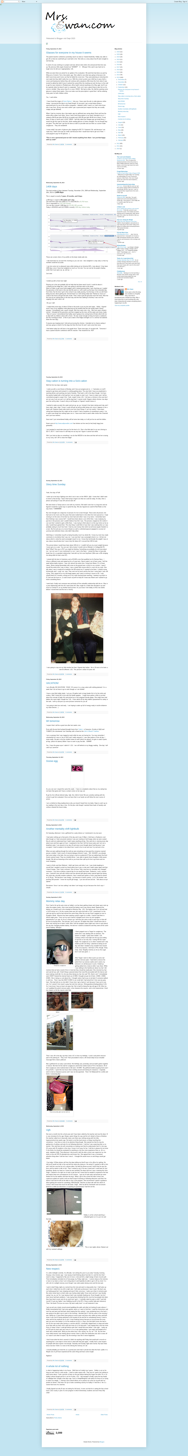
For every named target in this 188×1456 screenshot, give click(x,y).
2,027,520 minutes (65, 203)
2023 (118, 59)
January (120, 140)
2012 (118, 143)
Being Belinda (121, 245)
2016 (118, 69)
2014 (118, 75)
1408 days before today (82, 207)
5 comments (68, 144)
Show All (140, 281)
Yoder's (80, 729)
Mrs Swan (55, 144)
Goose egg (52, 761)
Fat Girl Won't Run (122, 232)
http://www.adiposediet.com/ (64, 423)
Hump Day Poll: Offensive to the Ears (127, 221)
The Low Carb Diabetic (124, 157)
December (121, 79)
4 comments (69, 442)
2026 (118, 52)
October (120, 84)
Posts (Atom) (58, 1418)
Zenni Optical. (67, 101)
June (119, 127)
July (119, 125)
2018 (118, 64)
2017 (118, 67)
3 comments (68, 1360)
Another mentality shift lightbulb (62, 828)
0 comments (68, 892)
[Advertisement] (77, 164)
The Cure (119, 186)
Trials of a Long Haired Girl (125, 258)
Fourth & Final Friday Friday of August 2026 (128, 173)
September (121, 87)
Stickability (120, 273)
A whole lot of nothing (57, 1366)
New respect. (53, 1268)
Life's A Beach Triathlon (91, 731)
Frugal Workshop (122, 171)
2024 (118, 57)
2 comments (69, 1121)
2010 (118, 148)
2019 (118, 62)
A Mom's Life (121, 207)
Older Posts (104, 1414)
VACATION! (52, 683)
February (121, 137)
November (121, 82)
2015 (118, 72)
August (120, 122)
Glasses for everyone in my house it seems (68, 52)
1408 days (51, 186)
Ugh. (48, 1130)
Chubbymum (121, 271)
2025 (118, 54)
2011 (118, 146)
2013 (118, 77)
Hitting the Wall (121, 197)
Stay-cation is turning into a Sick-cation (66, 380)
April (119, 132)
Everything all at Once (123, 234)
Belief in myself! (122, 195)
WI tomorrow (53, 721)
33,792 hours (84, 201)
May (119, 130)
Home (77, 1414)
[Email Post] (74, 144)
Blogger (102, 1442)
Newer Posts (50, 1414)
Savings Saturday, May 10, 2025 (125, 260)
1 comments (68, 338)
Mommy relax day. (55, 901)
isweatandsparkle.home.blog (126, 184)
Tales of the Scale (122, 247)
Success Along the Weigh (125, 220)
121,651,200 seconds (75, 205)
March (120, 135)
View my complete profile (122, 305)
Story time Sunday (55, 484)
